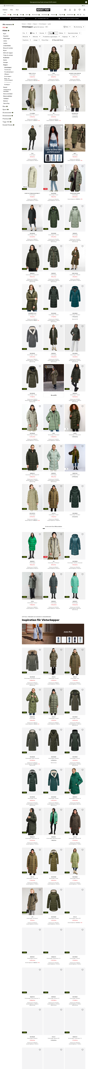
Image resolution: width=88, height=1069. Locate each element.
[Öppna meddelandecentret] (75, 9)
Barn (17, 9)
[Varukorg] (84, 10)
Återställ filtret (58, 40)
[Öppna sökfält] (83, 15)
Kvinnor (5, 9)
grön (49, 24)
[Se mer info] (32, 81)
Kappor (35, 24)
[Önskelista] (80, 10)
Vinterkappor (42, 24)
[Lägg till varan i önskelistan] (40, 46)
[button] (67, 27)
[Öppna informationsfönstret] (86, 2)
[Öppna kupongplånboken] (65, 10)
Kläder (29, 24)
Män (11, 9)
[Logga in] (70, 10)
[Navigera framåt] (80, 14)
